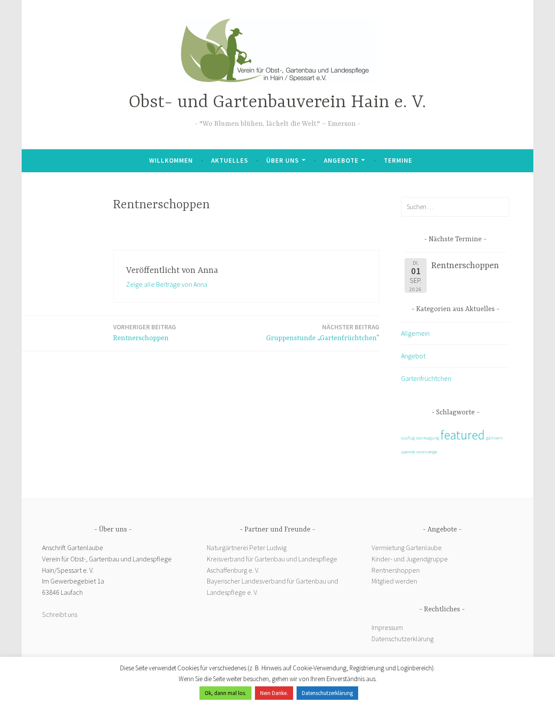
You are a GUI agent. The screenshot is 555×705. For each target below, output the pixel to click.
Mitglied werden (394, 581)
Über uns (282, 160)
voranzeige (426, 452)
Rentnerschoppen (144, 332)
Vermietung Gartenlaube (407, 547)
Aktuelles (229, 160)
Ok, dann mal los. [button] (225, 693)
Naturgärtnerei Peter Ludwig (247, 547)
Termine (398, 160)
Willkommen (171, 160)
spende (408, 452)
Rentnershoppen (396, 570)
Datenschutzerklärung (403, 638)
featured (463, 435)
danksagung (427, 438)
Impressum (387, 627)
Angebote (341, 160)
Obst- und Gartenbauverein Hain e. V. (277, 102)
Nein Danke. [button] (274, 693)
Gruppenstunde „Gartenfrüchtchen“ (322, 332)
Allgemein (415, 333)
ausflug (408, 438)
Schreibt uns (59, 614)
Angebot (413, 355)
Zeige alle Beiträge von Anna (166, 284)
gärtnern (494, 438)
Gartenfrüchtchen (426, 378)
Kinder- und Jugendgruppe (410, 558)
